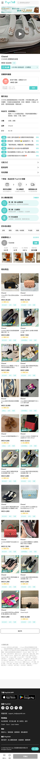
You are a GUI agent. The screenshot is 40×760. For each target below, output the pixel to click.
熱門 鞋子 (16, 665)
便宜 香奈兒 (18, 658)
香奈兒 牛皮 (17, 655)
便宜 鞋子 (3, 665)
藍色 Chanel (18, 654)
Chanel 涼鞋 (12, 657)
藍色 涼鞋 (32, 654)
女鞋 (9, 121)
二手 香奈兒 (11, 658)
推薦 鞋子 (29, 665)
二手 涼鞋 (33, 662)
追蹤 (35, 243)
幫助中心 (4, 732)
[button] (6, 249)
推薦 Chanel (26, 662)
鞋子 (5, 654)
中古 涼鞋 (22, 663)
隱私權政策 (24, 732)
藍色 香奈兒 (10, 654)
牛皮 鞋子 (34, 657)
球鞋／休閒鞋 (19, 230)
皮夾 (26, 721)
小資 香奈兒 (26, 658)
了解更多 (36, 197)
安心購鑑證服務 (12, 740)
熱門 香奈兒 (34, 658)
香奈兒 (20, 652)
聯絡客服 (10, 732)
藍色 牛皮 (25, 654)
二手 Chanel (20, 660)
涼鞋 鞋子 (3, 658)
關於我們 (4, 740)
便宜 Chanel (28, 660)
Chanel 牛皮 (4, 657)
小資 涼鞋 (9, 663)
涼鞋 (14, 121)
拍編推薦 (21, 740)
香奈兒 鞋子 (33, 655)
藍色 (29, 652)
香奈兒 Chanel (9, 655)
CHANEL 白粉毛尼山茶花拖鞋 (9, 647)
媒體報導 (27, 740)
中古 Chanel (18, 662)
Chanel (10, 126)
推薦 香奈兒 (12, 660)
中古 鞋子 (23, 665)
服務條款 (17, 732)
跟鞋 (10, 230)
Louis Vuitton (15, 724)
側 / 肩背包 (20, 721)
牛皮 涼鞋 (28, 657)
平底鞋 (30, 230)
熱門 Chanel (10, 662)
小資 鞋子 (10, 665)
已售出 (25, 756)
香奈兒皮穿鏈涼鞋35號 (11, 652)
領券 (33, 88)
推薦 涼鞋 (28, 663)
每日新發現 (4, 721)
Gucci (8, 724)
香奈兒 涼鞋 (25, 655)
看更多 (20, 631)
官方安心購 (12, 721)
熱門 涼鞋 (15, 663)
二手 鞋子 (35, 663)
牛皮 (33, 652)
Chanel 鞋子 (20, 657)
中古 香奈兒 (4, 660)
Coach (3, 724)
